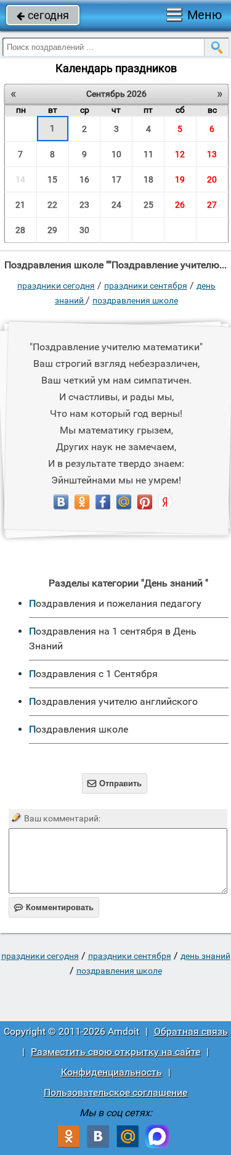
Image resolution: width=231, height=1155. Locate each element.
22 (52, 205)
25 (148, 205)
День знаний (205, 956)
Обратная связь (191, 1031)
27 (212, 205)
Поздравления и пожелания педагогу (115, 603)
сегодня (43, 15)
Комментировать (54, 907)
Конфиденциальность (111, 1072)
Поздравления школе (135, 300)
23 (84, 205)
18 (148, 179)
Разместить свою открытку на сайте (115, 1052)
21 (20, 205)
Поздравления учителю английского (113, 701)
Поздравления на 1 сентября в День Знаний (113, 638)
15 (52, 179)
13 (212, 154)
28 (20, 230)
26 (180, 205)
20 (212, 179)
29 (52, 230)
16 (84, 179)
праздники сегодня (56, 285)
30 (84, 230)
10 (116, 154)
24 (116, 205)
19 (180, 179)
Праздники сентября (145, 285)
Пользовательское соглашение (115, 1092)
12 (180, 154)
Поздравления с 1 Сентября (93, 674)
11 (148, 154)
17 (116, 179)
